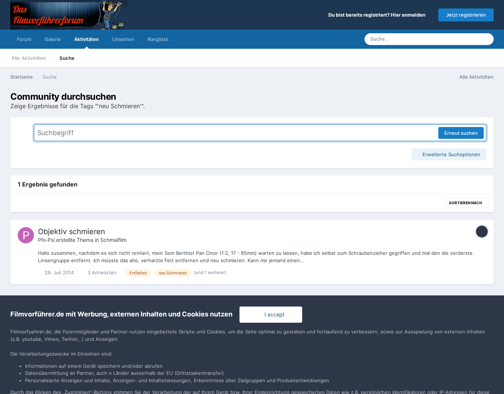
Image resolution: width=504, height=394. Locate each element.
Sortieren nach (466, 203)
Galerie (53, 39)
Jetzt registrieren (466, 15)
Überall (460, 39)
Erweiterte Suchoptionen (450, 154)
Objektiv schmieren (71, 231)
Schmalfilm (113, 240)
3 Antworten (101, 272)
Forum (24, 39)
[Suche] (486, 39)
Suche (67, 58)
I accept (273, 314)
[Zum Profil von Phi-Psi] (26, 235)
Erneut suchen (461, 133)
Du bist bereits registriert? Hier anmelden (378, 15)
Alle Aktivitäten (28, 58)
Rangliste (158, 39)
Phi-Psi (46, 240)
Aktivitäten (86, 39)
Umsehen (123, 39)
